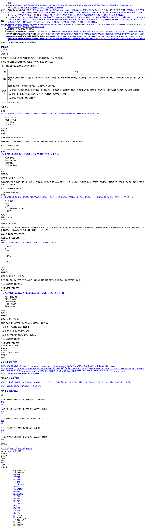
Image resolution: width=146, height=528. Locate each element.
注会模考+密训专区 (25, 36)
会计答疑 (60, 8)
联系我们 (16, 499)
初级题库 (16, 8)
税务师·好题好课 (111, 17)
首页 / (11, 10)
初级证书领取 (100, 39)
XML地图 (16, 510)
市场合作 (16, 501)
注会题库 (29, 8)
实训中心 (128, 24)
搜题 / (16, 10)
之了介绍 (16, 503)
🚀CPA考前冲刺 (64, 17)
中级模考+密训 (103, 31)
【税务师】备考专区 (39, 15)
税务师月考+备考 (104, 36)
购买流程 (16, 479)
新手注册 (16, 482)
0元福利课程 (77, 5)
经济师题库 (45, 8)
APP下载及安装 (18, 484)
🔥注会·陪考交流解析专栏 (112, 10)
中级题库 (23, 8)
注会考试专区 (41, 34)
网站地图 (16, 508)
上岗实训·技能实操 (31, 20)
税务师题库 (37, 8)
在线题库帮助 (18, 489)
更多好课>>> (81, 22)
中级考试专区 (24, 31)
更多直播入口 (120, 15)
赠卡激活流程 (18, 494)
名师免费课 (18, 5)
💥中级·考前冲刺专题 (38, 12)
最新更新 (16, 513)
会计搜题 (53, 8)
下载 (2, 402)
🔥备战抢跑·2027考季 (95, 20)
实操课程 (76, 24)
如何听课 (16, 477)
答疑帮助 (16, 491)
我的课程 (31, 27)
